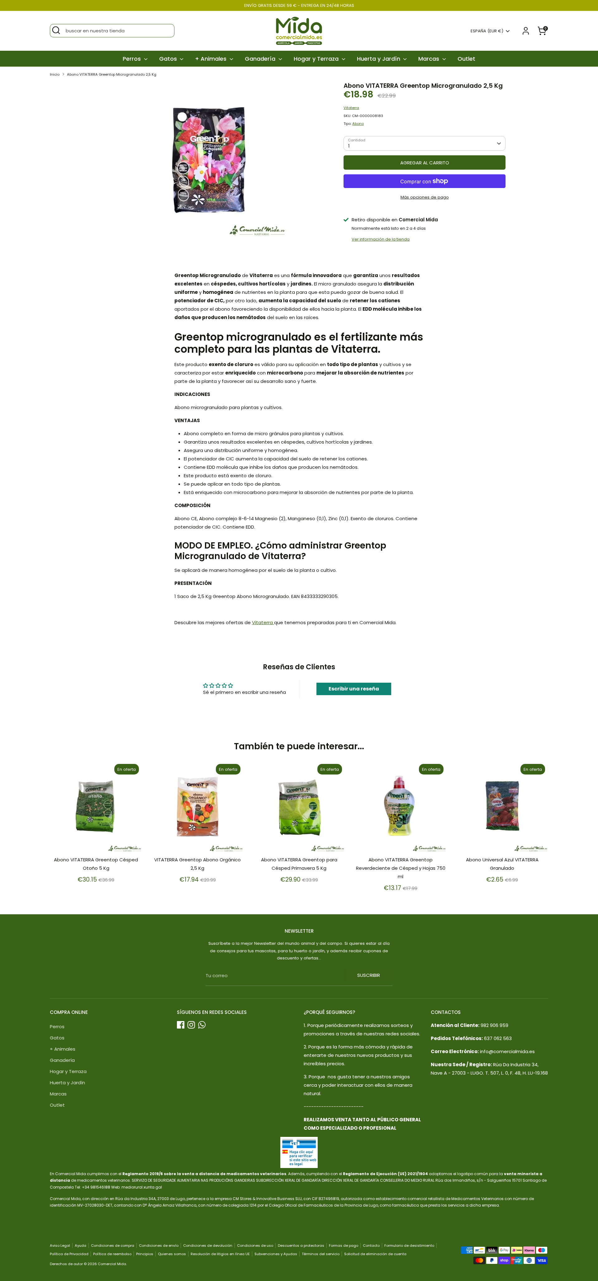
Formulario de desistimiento (409, 1245)
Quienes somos (172, 1253)
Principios (144, 1253)
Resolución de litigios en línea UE (220, 1253)
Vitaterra (351, 107)
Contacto (371, 1245)
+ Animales (211, 59)
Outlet (466, 59)
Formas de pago (343, 1245)
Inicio (54, 74)
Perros (132, 59)
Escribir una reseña (354, 688)
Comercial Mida (112, 1263)
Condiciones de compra (112, 1245)
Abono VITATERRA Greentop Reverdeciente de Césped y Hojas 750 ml (400, 868)
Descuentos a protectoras (301, 1245)
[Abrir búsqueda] (56, 30)
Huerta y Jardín (379, 59)
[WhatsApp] (202, 1025)
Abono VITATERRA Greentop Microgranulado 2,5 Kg (111, 74)
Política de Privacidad (69, 1253)
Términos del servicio (320, 1253)
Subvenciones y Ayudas (275, 1253)
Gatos (168, 59)
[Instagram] (191, 1025)
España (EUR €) (487, 31)
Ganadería (261, 59)
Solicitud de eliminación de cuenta (375, 1253)
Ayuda (80, 1245)
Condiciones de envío (158, 1245)
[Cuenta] (526, 31)
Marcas (429, 59)
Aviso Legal (60, 1245)
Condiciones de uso (255, 1245)
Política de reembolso (112, 1253)
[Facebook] (180, 1025)
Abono (358, 123)
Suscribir (368, 975)
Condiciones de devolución (207, 1245)
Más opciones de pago (425, 197)
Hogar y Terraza (317, 59)
